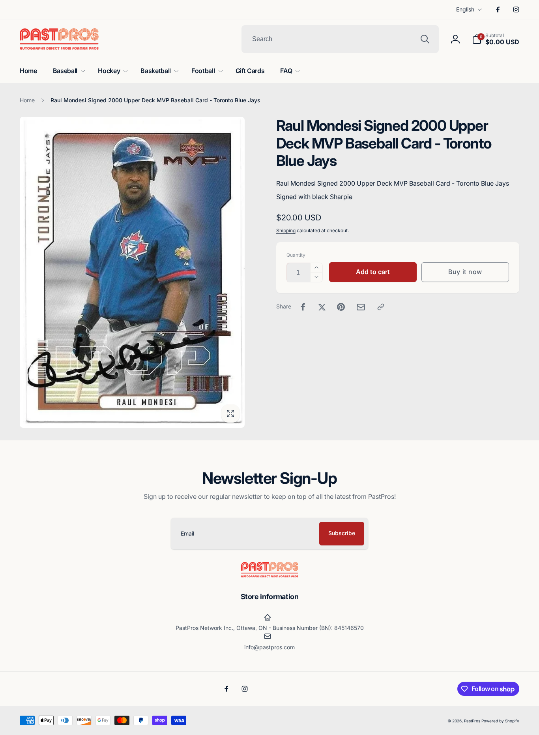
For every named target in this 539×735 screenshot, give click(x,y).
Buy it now (465, 272)
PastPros (472, 720)
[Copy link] (381, 307)
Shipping (286, 230)
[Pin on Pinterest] (341, 307)
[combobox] (340, 39)
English (465, 9)
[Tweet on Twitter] (322, 307)
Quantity (295, 255)
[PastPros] (269, 575)
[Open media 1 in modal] (132, 272)
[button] (495, 39)
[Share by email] (361, 307)
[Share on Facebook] (303, 307)
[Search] (425, 39)
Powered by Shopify (500, 720)
